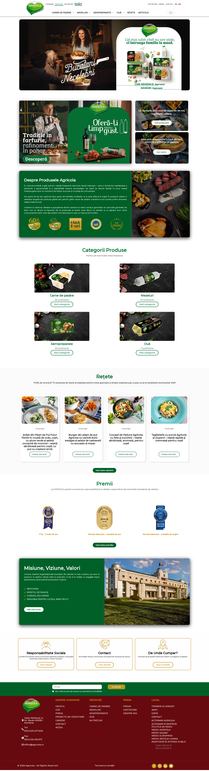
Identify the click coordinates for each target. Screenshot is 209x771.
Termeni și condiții (104, 765)
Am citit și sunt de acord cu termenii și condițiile (78, 691)
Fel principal (40, 429)
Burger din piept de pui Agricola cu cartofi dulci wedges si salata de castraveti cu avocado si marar (83, 439)
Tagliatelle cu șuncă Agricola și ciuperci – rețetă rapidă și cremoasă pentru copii (169, 438)
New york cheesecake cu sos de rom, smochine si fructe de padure (162, 140)
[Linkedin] (165, 766)
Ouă (147, 344)
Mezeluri (147, 295)
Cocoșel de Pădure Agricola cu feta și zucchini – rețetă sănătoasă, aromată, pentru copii (126, 439)
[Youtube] (171, 766)
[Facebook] (154, 766)
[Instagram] (159, 766)
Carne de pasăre (62, 295)
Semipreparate (62, 344)
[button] (171, 12)
